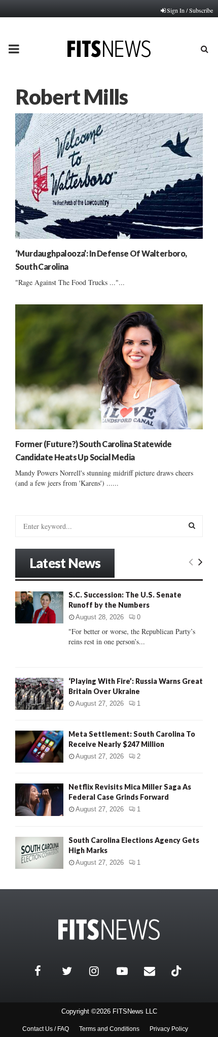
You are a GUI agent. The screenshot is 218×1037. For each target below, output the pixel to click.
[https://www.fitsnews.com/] (109, 930)
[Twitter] (73, 971)
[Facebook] (45, 971)
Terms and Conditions (109, 1028)
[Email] (155, 971)
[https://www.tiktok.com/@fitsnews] (177, 971)
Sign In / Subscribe (190, 10)
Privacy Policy (169, 1028)
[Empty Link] (191, 561)
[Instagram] (100, 971)
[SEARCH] (192, 525)
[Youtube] (128, 971)
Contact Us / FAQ (45, 1028)
